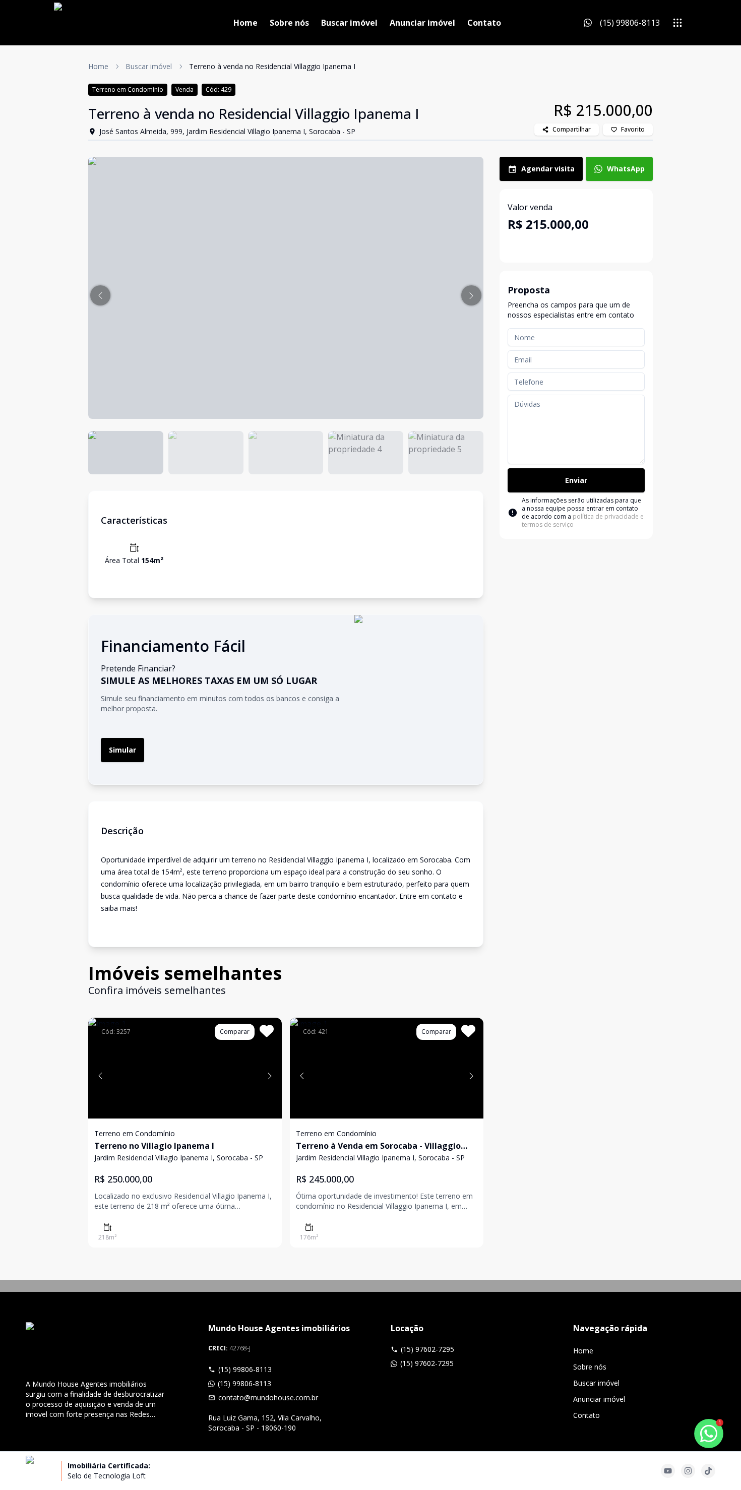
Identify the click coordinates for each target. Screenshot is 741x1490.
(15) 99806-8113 (245, 1369)
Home (245, 22)
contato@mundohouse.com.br (268, 1397)
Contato (484, 22)
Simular (122, 750)
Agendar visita (548, 168)
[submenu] (677, 22)
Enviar (576, 480)
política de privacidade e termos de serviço (583, 520)
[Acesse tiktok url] (708, 1471)
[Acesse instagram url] (688, 1471)
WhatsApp (626, 168)
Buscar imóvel (349, 22)
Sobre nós (289, 22)
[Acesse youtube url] (668, 1471)
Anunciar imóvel (422, 22)
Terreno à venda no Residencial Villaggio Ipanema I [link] (272, 66)
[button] (100, 295)
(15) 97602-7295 (427, 1349)
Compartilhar (571, 129)
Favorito (633, 129)
